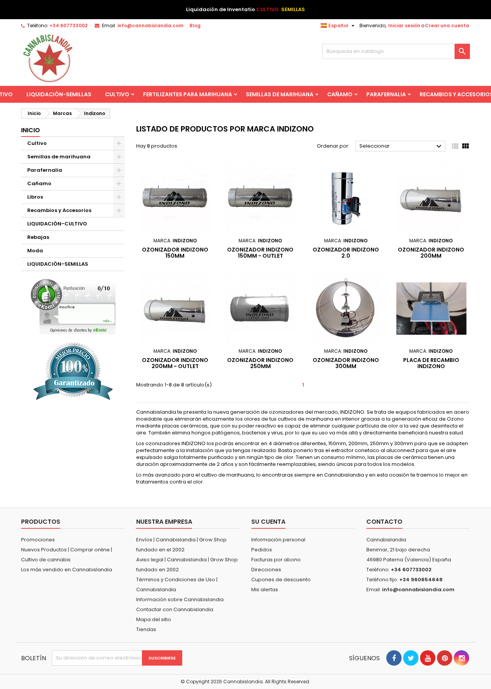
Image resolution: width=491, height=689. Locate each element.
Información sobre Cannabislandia (180, 599)
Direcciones (266, 569)
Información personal (278, 539)
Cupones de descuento (281, 579)
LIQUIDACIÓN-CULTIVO (57, 223)
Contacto (384, 521)
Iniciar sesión (404, 25)
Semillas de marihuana (279, 94)
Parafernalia (386, 94)
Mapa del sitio (153, 619)
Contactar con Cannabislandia (174, 609)
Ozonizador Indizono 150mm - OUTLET (260, 253)
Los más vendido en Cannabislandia (66, 569)
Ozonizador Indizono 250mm (260, 363)
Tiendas (146, 629)
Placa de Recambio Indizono (431, 363)
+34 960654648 (421, 579)
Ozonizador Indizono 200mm (431, 253)
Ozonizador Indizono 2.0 (346, 253)
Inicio (30, 130)
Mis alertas (264, 589)
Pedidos (261, 549)
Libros (35, 197)
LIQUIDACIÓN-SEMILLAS (58, 94)
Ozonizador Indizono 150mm (175, 253)
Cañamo (340, 94)
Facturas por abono (276, 559)
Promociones (38, 539)
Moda (35, 250)
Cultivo (117, 94)
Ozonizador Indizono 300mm (346, 363)
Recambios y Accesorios (59, 210)
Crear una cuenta (447, 25)
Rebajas (38, 237)
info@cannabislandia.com (150, 25)
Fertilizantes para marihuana (187, 94)
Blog (195, 25)
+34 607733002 (68, 25)
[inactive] (73, 306)
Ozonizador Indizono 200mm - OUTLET (175, 363)
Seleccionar (401, 146)
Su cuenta (268, 521)
